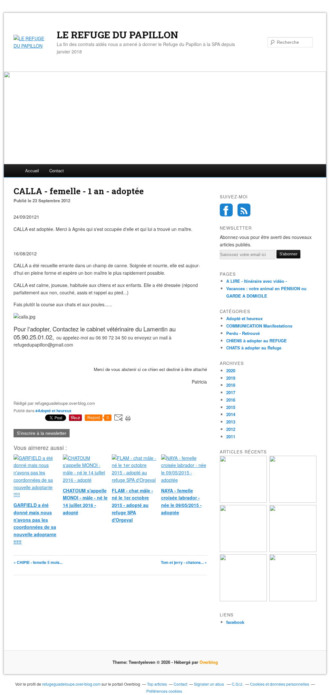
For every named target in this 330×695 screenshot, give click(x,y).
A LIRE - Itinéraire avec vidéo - (256, 281)
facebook (235, 622)
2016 (230, 400)
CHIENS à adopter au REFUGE (256, 341)
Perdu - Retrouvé (243, 333)
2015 (230, 407)
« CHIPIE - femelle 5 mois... (38, 562)
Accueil (32, 170)
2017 (230, 392)
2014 (230, 414)
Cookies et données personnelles (279, 684)
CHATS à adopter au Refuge (253, 348)
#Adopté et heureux (53, 411)
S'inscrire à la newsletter (41, 433)
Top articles (157, 684)
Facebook (226, 210)
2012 (230, 429)
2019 (230, 378)
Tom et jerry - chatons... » (184, 562)
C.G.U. (237, 684)
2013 (230, 422)
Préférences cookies (164, 691)
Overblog (208, 662)
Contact (56, 170)
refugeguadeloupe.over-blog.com (71, 684)
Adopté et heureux (244, 318)
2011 (230, 436)
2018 (230, 385)
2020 (230, 370)
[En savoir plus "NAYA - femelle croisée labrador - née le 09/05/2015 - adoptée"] (292, 599)
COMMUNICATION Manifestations (259, 326)
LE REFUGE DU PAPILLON (117, 35)
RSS (244, 210)
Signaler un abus (209, 684)
